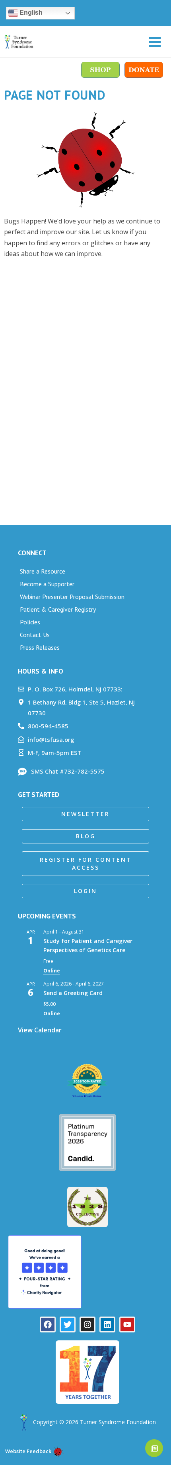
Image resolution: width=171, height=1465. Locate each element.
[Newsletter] (154, 1448)
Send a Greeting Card (73, 993)
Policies (30, 622)
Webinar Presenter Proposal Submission (72, 597)
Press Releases (40, 647)
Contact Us (35, 635)
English (30, 12)
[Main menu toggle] (155, 42)
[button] (85, 814)
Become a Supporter (47, 584)
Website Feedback (27, 1451)
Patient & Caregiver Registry (58, 609)
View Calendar (40, 1030)
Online (51, 970)
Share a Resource (42, 571)
